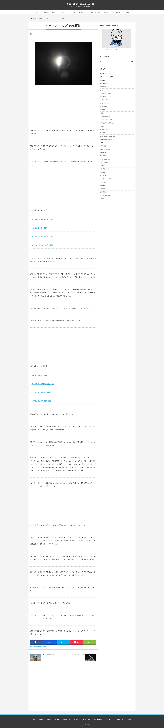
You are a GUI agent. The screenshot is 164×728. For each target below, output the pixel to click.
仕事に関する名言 (83, 12)
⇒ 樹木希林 (103, 172)
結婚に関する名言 (104, 103)
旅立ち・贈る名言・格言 (40, 375)
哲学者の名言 (103, 110)
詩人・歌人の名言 (104, 129)
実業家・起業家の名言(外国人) (38, 646)
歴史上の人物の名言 (105, 159)
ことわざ (102, 198)
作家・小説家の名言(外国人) (107, 119)
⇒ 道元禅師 (103, 185)
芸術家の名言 (103, 133)
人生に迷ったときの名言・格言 (42, 245)
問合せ (127, 12)
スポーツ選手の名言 (105, 162)
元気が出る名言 (104, 80)
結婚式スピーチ (63, 12)
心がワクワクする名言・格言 (41, 401)
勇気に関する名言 (104, 83)
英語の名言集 (103, 192)
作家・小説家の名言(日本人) (107, 123)
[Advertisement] (63, 106)
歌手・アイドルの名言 (105, 179)
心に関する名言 (104, 100)
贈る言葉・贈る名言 (105, 73)
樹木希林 (38, 12)
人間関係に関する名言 (105, 93)
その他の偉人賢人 (104, 182)
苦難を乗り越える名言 (105, 96)
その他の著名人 (104, 188)
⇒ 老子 (101, 113)
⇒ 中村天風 (103, 142)
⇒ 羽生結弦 (103, 165)
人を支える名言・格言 (39, 228)
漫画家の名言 (103, 152)
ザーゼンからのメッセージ (117, 49)
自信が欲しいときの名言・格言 (42, 236)
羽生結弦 (46, 12)
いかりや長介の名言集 (48, 654)
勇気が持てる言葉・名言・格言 (42, 219)
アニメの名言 (103, 156)
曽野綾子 (54, 12)
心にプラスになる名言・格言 (41, 392)
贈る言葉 (73, 12)
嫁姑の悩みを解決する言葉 (106, 77)
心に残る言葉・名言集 (78, 654)
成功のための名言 (104, 86)
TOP (31, 12)
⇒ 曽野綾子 (103, 126)
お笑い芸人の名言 (104, 175)
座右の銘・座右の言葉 (105, 195)
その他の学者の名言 (105, 116)
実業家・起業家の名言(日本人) (107, 139)
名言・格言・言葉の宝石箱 (80, 4)
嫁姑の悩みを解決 (95, 12)
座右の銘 (106, 12)
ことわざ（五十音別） (117, 12)
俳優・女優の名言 (104, 169)
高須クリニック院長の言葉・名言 (43, 384)
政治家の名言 (103, 146)
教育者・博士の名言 (105, 149)
